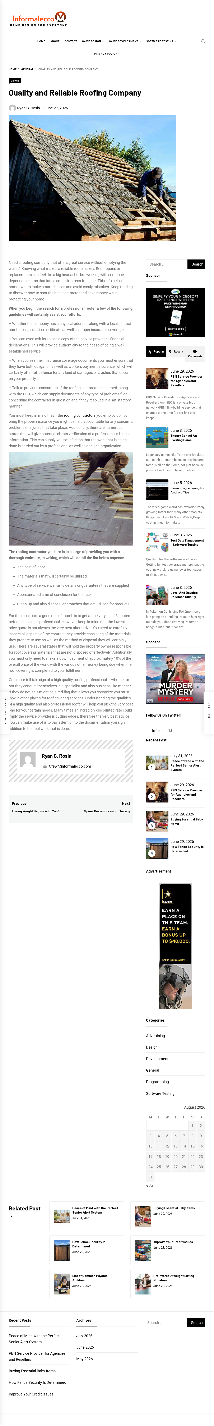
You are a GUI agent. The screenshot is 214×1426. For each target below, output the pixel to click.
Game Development (123, 41)
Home (41, 41)
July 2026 (84, 1336)
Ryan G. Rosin (28, 108)
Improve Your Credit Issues (173, 1242)
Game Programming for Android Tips (188, 490)
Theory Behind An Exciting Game (184, 437)
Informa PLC (162, 730)
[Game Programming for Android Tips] (157, 489)
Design (152, 1047)
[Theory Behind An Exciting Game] (157, 437)
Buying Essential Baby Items (174, 1208)
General (15, 80)
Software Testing (159, 41)
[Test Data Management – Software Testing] (157, 542)
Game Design (91, 41)
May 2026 (84, 1359)
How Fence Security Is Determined (187, 849)
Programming (157, 1082)
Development (157, 1059)
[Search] (203, 41)
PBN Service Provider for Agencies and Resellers (187, 380)
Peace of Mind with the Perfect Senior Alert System (187, 765)
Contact (71, 41)
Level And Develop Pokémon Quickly (184, 594)
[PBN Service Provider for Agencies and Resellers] (157, 378)
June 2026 (85, 1347)
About (55, 41)
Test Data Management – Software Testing (187, 542)
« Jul (150, 1185)
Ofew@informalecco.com (70, 766)
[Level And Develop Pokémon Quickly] (157, 594)
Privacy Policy (105, 53)
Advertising (155, 1036)
